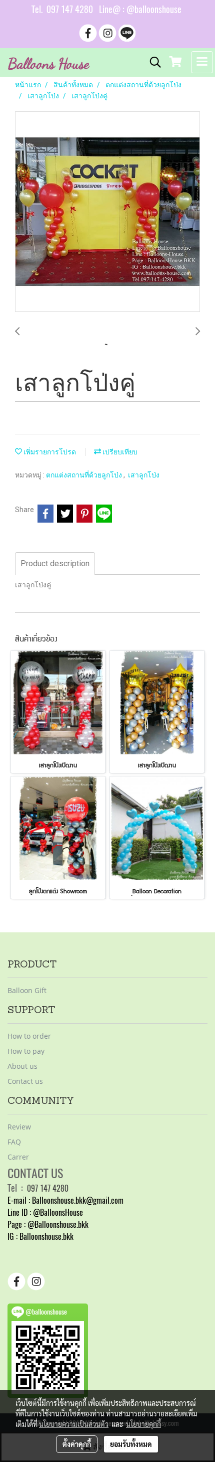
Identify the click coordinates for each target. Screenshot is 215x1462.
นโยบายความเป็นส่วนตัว (73, 1423)
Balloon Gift (27, 990)
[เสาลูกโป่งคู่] (108, 212)
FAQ (14, 1142)
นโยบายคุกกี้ (143, 1423)
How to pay (26, 1051)
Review (19, 1126)
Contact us (25, 1081)
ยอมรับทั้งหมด (131, 1443)
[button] (152, 62)
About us (23, 1066)
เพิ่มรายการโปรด (49, 451)
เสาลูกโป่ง (144, 474)
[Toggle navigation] (202, 62)
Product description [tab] (55, 563)
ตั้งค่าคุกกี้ (76, 1443)
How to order (29, 1036)
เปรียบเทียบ (119, 451)
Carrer (18, 1157)
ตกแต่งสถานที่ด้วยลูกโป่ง (85, 474)
